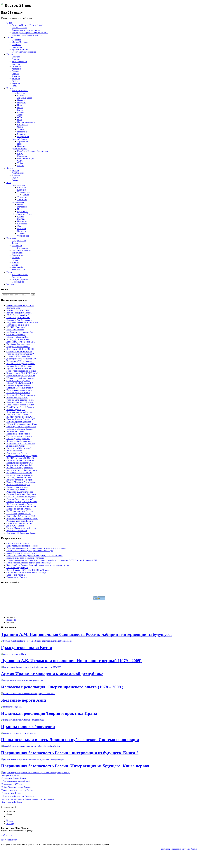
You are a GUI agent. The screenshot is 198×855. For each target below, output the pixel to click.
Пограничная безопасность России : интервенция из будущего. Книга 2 (69, 752)
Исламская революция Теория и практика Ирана (49, 713)
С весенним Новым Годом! (13, 778)
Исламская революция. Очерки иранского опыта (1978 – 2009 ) (62, 686)
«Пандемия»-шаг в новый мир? (15, 781)
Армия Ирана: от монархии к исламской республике (52, 673)
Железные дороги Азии (23, 700)
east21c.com (6, 835)
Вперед (9, 821)
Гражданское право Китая (26, 647)
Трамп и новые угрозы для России (17, 790)
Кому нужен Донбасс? (11, 802)
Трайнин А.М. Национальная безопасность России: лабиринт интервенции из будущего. (86, 634)
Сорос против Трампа (11, 793)
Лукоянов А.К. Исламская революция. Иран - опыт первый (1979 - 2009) (71, 660)
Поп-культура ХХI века (12, 784)
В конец (10, 823)
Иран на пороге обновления (28, 726)
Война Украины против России (16, 787)
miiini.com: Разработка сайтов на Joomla (179, 849)
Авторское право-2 (10, 775)
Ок (33, 295)
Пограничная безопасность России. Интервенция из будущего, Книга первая (75, 765)
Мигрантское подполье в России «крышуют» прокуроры (27, 799)
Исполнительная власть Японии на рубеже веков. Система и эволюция (70, 739)
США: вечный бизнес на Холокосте (17, 796)
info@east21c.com (9, 840)
